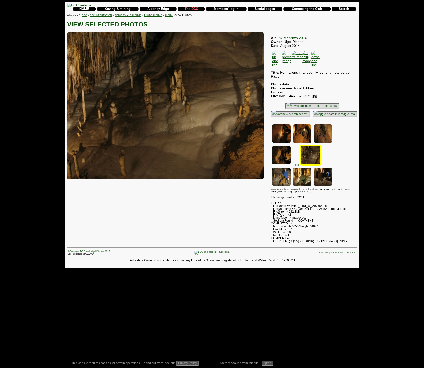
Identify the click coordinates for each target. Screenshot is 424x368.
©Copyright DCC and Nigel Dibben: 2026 (89, 251)
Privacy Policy (187, 363)
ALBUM (169, 15)
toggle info (348, 114)
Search (344, 9)
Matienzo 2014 (295, 38)
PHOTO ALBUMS (153, 15)
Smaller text (337, 252)
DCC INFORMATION (101, 15)
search (303, 114)
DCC (84, 15)
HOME (84, 9)
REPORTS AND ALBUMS (128, 15)
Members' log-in (226, 9)
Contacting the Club (307, 9)
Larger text (322, 252)
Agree (267, 363)
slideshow (330, 106)
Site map (351, 252)
